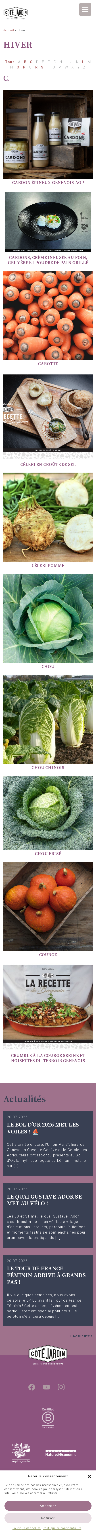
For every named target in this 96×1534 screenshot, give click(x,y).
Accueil (8, 30)
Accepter (48, 1506)
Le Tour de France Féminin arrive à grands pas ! (46, 1275)
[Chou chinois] (48, 719)
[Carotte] (48, 315)
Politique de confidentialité (62, 1528)
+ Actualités (81, 1336)
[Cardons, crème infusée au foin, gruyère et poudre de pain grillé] (48, 222)
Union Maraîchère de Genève (16, 14)
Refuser (48, 1518)
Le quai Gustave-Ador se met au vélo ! (44, 1200)
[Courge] (48, 906)
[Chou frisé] (48, 812)
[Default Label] (46, 1387)
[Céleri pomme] (48, 517)
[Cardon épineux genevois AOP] (48, 134)
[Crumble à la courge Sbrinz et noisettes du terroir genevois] (48, 1007)
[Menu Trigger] (85, 9)
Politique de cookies (27, 1528)
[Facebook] (32, 1387)
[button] (89, 1476)
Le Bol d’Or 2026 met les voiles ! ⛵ (43, 1128)
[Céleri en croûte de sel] (48, 416)
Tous (10, 62)
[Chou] (48, 618)
